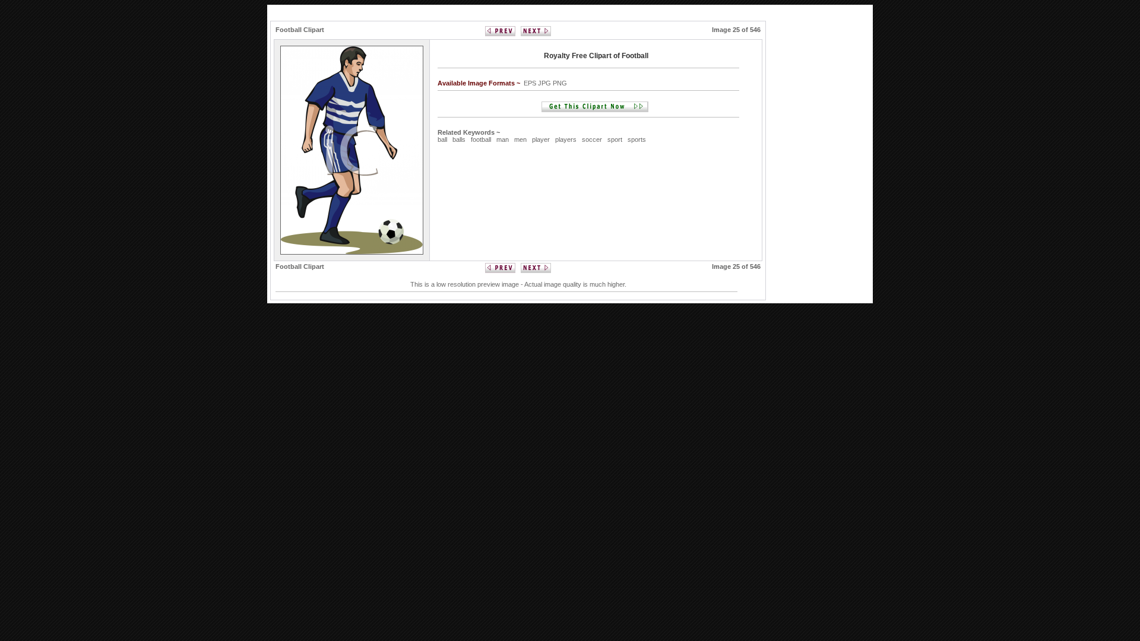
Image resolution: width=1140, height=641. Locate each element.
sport (614, 139)
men (520, 139)
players (566, 139)
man (502, 139)
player (541, 139)
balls (459, 139)
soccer (592, 139)
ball (442, 139)
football (481, 139)
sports (637, 139)
